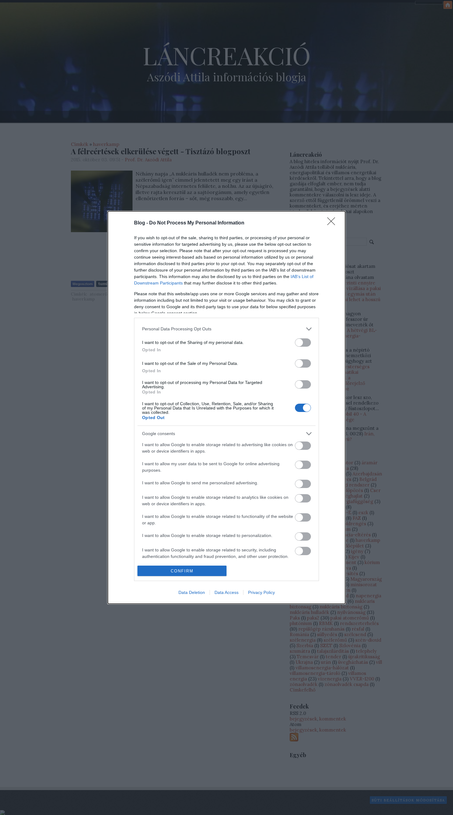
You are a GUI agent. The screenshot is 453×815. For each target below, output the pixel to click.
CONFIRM (182, 571)
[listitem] (226, 329)
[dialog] (226, 407)
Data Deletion (191, 592)
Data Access (226, 592)
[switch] (303, 342)
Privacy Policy (261, 592)
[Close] (333, 223)
